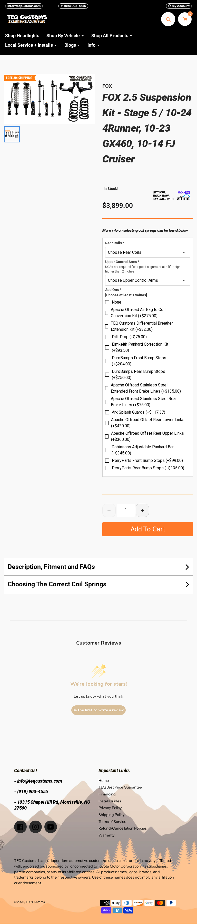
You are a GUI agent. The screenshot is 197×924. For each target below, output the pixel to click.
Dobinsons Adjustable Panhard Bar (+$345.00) (143, 449)
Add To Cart (148, 529)
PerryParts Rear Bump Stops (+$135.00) (148, 467)
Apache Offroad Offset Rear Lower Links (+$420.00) (147, 422)
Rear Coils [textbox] (114, 243)
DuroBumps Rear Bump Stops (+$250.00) (138, 374)
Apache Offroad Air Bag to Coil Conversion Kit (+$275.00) (138, 312)
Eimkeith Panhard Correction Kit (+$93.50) (140, 347)
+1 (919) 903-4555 (73, 6)
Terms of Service (112, 821)
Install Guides (109, 801)
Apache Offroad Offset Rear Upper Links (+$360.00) (147, 436)
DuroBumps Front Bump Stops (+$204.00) (139, 360)
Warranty (106, 835)
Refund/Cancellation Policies (122, 828)
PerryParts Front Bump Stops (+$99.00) (147, 460)
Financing (107, 794)
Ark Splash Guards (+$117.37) (138, 412)
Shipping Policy (111, 814)
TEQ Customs (35, 902)
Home (103, 780)
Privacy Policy (110, 807)
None (116, 302)
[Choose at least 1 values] (126, 295)
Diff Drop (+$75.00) (129, 336)
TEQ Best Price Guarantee (120, 787)
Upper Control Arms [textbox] (143, 266)
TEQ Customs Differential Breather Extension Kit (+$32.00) (142, 326)
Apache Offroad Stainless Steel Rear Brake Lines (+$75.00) (144, 401)
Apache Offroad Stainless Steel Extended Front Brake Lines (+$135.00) (146, 388)
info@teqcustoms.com (24, 6)
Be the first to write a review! (98, 710)
